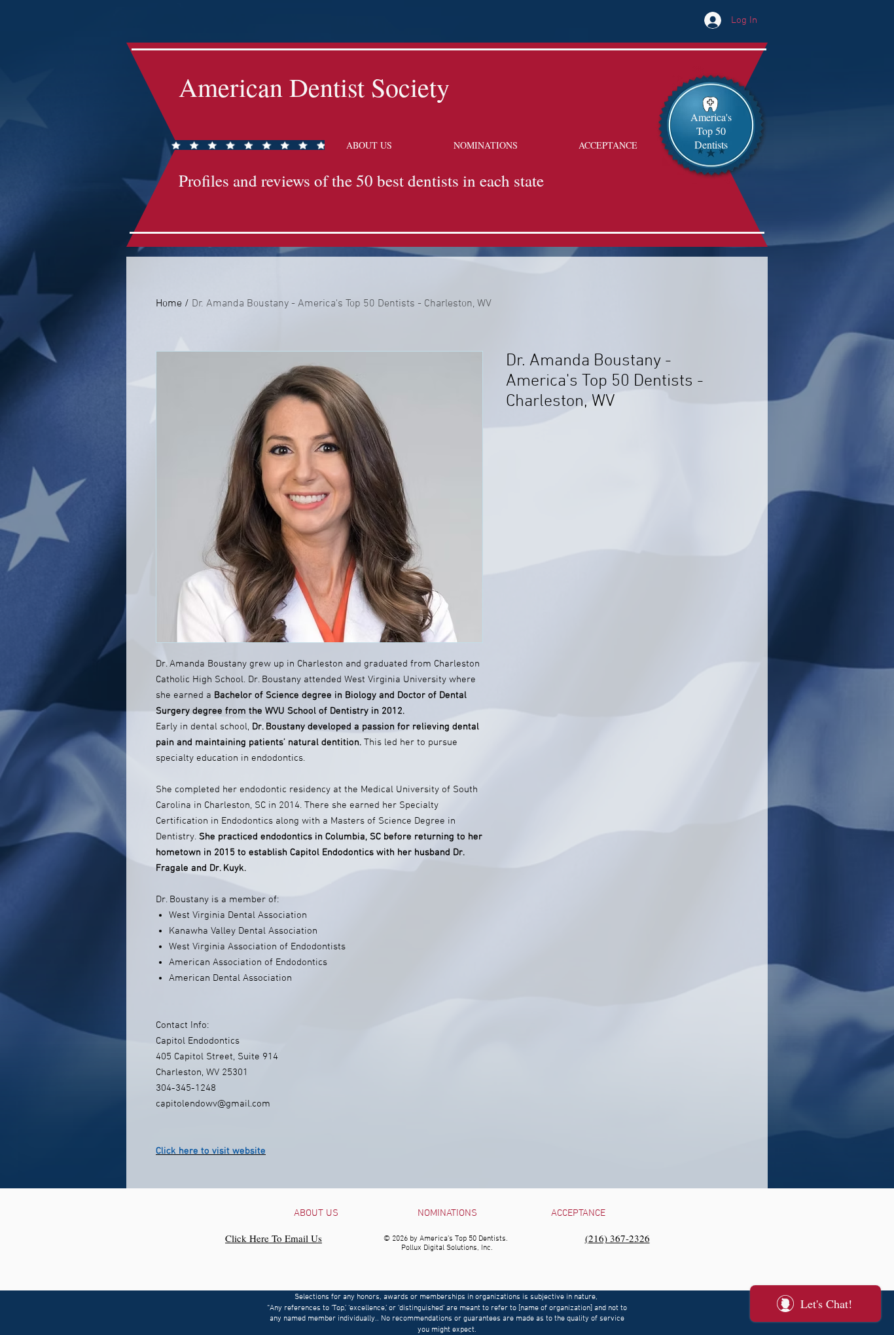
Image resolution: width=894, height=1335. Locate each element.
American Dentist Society (314, 86)
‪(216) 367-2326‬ (617, 1238)
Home (169, 303)
